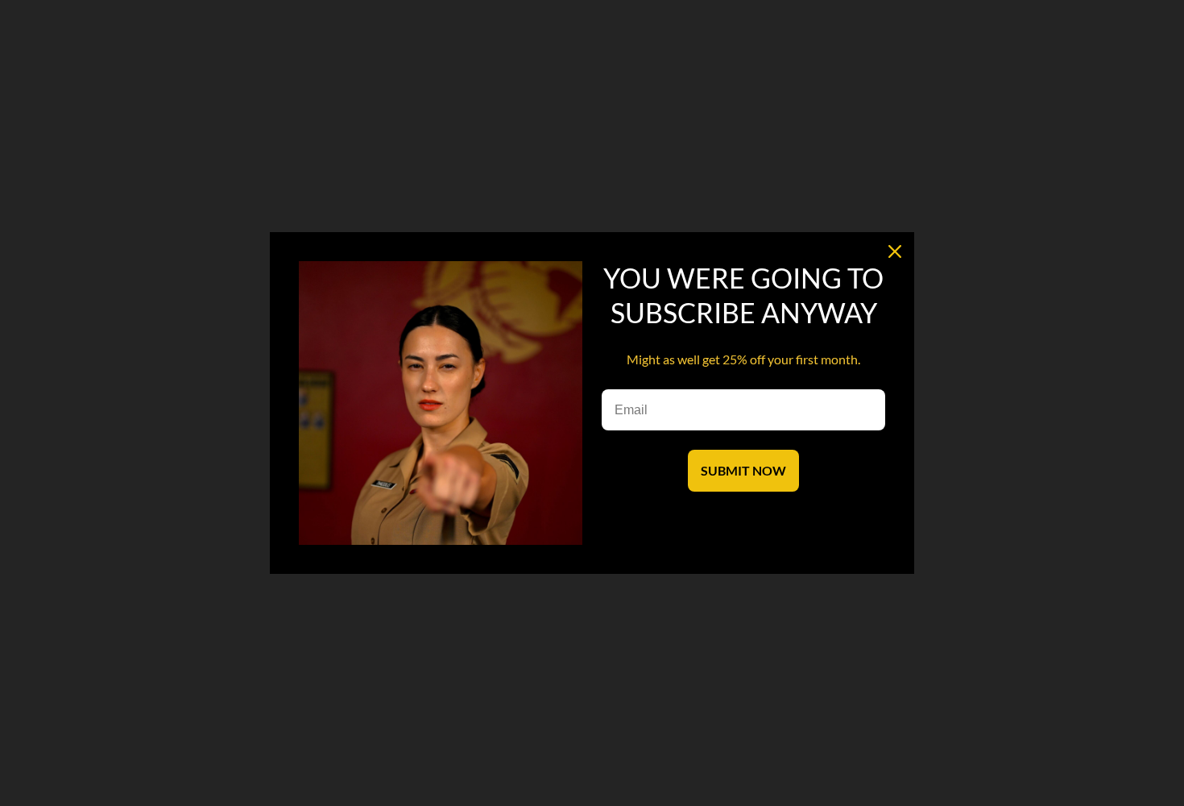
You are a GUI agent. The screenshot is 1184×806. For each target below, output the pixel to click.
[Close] (895, 251)
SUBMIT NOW (743, 470)
